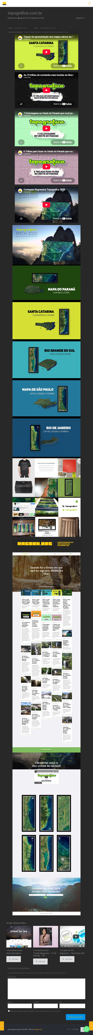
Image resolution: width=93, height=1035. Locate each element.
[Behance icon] (77, 1029)
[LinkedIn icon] (75, 1029)
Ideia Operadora (13, 953)
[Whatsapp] (87, 1029)
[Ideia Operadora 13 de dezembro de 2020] (91, 1025)
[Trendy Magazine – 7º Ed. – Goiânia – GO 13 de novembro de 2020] (2, 1025)
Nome (10, 1002)
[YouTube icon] (70, 1029)
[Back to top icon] (83, 1029)
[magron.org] (4, 3)
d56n (21, 18)
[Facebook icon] (68, 1029)
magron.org (38, 1029)
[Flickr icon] (72, 1029)
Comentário (12, 977)
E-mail (36, 1002)
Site (60, 1002)
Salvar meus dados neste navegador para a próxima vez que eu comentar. (35, 1011)
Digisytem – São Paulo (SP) (72, 953)
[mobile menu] (89, 3)
